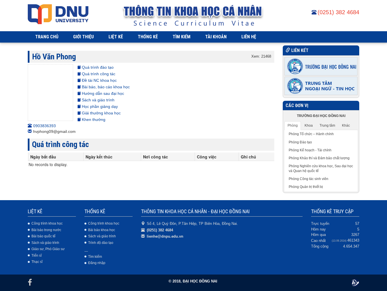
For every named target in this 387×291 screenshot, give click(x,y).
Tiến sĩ (36, 255)
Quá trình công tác (98, 74)
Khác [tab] (346, 125)
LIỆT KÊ (116, 36)
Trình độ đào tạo (100, 243)
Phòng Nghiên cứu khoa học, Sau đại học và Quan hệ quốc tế (321, 168)
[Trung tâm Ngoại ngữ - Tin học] (321, 85)
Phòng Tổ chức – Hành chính (311, 134)
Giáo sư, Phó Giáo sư (48, 249)
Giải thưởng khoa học (101, 113)
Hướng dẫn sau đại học (102, 93)
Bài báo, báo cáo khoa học (105, 87)
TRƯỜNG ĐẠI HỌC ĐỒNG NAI (321, 116)
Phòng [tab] (293, 125)
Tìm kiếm (95, 257)
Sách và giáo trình (97, 100)
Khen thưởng (93, 119)
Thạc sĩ (36, 262)
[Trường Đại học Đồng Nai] (321, 66)
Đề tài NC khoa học (99, 80)
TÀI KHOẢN (216, 36)
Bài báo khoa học (101, 230)
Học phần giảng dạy (99, 106)
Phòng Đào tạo (300, 142)
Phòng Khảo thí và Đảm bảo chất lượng (319, 158)
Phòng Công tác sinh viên (308, 179)
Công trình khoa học (47, 223)
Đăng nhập (96, 263)
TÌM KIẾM (181, 36)
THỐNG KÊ (148, 36)
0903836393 (44, 125)
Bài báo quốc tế (43, 236)
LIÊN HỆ (248, 36)
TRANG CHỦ (46, 36)
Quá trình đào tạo (97, 67)
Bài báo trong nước (46, 230)
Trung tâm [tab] (327, 125)
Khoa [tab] (309, 125)
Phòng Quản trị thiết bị (306, 187)
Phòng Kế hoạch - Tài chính (310, 150)
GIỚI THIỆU (83, 36)
